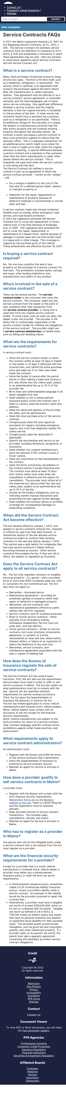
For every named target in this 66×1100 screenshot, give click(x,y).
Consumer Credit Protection (33, 1046)
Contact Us (13, 7)
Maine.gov (34, 983)
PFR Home (34, 998)
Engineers (32, 1068)
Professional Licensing (34, 1043)
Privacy (33, 989)
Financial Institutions (34, 1052)
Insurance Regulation (34, 1049)
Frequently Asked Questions (23, 10)
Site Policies (34, 986)
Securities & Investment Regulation (34, 1055)
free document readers (35, 1030)
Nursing (32, 1074)
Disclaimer (34, 995)
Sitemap (11, 13)
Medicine (32, 1071)
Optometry (32, 1077)
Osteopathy (32, 1080)
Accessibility (34, 992)
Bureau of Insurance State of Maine (23, 2)
